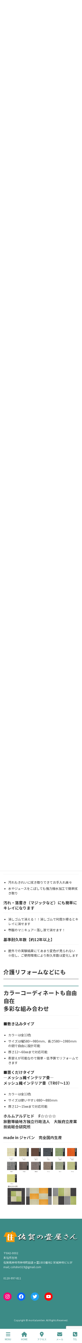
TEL (75, 1339)
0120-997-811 (12, 1278)
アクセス (41, 1339)
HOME (24, 1339)
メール (59, 1339)
